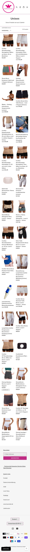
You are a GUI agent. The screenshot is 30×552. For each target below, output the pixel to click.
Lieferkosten (6, 508)
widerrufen (6, 548)
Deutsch (14, 519)
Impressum (6, 499)
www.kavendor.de (8, 504)
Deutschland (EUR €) (14, 523)
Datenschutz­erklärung (9, 482)
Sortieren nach (6, 27)
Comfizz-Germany (12, 546)
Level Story (6, 491)
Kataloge (5, 495)
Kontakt (5, 478)
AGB (4, 486)
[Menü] (27, 7)
